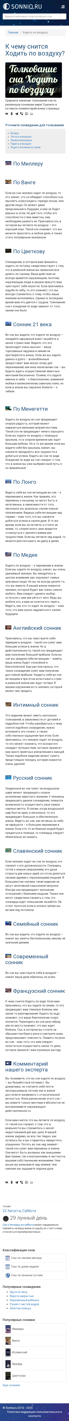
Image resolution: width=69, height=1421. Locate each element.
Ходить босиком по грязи (26, 147)
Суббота (29, 1211)
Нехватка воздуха (21, 140)
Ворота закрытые (22, 1296)
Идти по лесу (18, 1292)
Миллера (18, 1329)
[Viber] (21, 114)
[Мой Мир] (31, 114)
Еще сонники (12, 1385)
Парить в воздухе (21, 143)
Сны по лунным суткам (26, 1275)
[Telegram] (17, 114)
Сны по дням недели (25, 1266)
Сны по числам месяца (26, 1258)
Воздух (15, 133)
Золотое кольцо (20, 1308)
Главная (13, 32)
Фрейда (17, 1364)
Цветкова (18, 1375)
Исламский (19, 1352)
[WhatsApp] (26, 114)
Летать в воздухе (21, 136)
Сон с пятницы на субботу (18, 1224)
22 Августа (12, 1211)
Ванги (16, 1340)
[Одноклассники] (12, 114)
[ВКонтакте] (7, 114)
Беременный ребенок (24, 1300)
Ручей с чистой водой (24, 1304)
